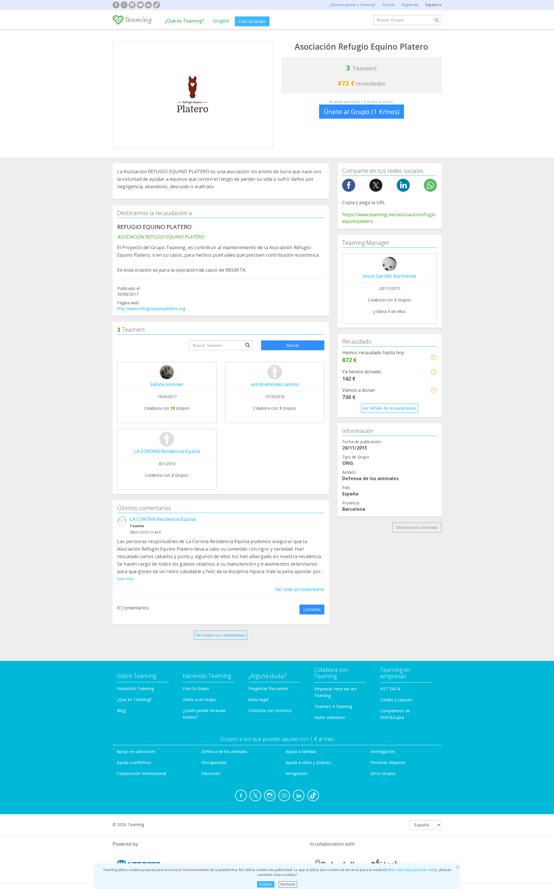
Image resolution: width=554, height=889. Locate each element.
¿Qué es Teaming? (184, 21)
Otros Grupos (383, 773)
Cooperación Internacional (141, 773)
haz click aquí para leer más (412, 869)
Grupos (221, 21)
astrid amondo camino (275, 384)
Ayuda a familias (301, 751)
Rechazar (287, 884)
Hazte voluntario (329, 717)
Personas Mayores (387, 762)
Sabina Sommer (167, 384)
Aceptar (265, 884)
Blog (121, 710)
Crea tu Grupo (196, 688)
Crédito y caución (396, 699)
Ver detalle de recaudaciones (389, 408)
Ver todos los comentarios (221, 635)
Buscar (292, 345)
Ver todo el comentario (299, 589)
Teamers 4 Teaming (333, 706)
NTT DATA (390, 689)
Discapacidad (213, 762)
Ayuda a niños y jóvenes (308, 762)
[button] (433, 357)
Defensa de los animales (224, 751)
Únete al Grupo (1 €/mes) (361, 111)
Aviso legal (258, 699)
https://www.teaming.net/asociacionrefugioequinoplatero (389, 217)
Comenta (312, 609)
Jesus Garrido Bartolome (389, 276)
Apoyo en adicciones (136, 751)
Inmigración (297, 773)
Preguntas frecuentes (268, 688)
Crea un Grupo (252, 21)
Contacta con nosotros (270, 710)
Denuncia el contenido (417, 527)
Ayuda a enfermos (134, 762)
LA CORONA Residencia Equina (167, 451)
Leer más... (126, 578)
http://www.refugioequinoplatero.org (151, 308)
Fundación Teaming (135, 688)
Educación (210, 773)
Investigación (382, 751)
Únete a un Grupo (199, 699)
